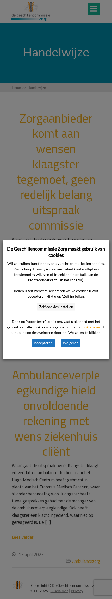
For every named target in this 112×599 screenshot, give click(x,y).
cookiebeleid (91, 327)
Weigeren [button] (70, 343)
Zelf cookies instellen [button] (56, 306)
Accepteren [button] (43, 343)
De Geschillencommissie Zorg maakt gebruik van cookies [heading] (56, 252)
